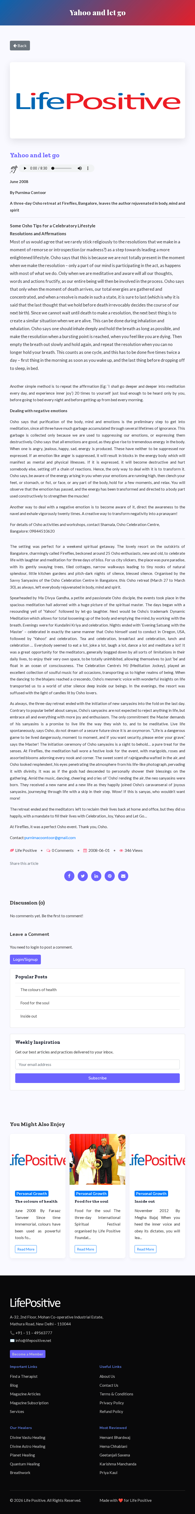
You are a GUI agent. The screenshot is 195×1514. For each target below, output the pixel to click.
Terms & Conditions (116, 1394)
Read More (26, 1249)
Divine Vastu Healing (27, 1437)
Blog (14, 1385)
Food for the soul (34, 1003)
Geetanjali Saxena (115, 1455)
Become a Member (27, 1354)
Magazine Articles (25, 1394)
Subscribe (97, 1078)
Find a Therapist (24, 1376)
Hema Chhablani (113, 1446)
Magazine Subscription (29, 1402)
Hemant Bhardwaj (115, 1437)
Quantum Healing (25, 1464)
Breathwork (20, 1472)
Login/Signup (25, 959)
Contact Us (109, 1385)
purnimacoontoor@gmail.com (50, 837)
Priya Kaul (108, 1472)
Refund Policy (111, 1411)
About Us (107, 1376)
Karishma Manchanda (118, 1464)
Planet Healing (22, 1455)
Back (22, 45)
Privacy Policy (112, 1402)
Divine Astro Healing (27, 1446)
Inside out (28, 1016)
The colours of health (38, 989)
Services (17, 1411)
